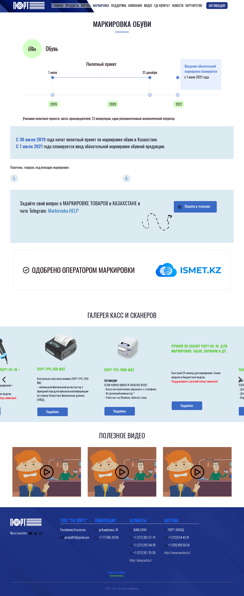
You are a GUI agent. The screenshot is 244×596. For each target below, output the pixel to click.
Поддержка (118, 5)
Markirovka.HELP (63, 210)
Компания (135, 5)
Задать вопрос (116, 572)
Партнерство (193, 5)
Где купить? (162, 5)
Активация (217, 5)
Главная (57, 5)
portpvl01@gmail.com (77, 537)
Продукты (72, 5)
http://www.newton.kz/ (177, 552)
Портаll (86, 5)
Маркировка (101, 5)
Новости (177, 5)
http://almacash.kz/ (141, 560)
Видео (148, 5)
